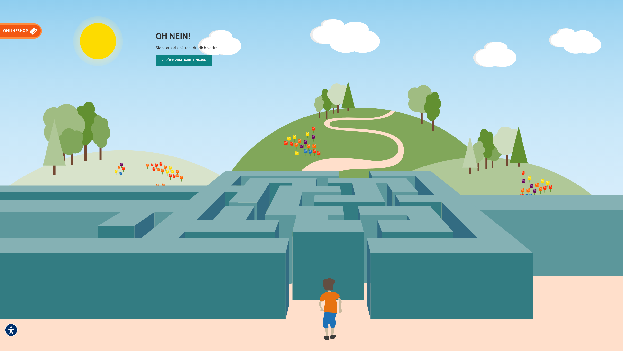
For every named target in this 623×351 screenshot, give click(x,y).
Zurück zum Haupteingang (184, 60)
